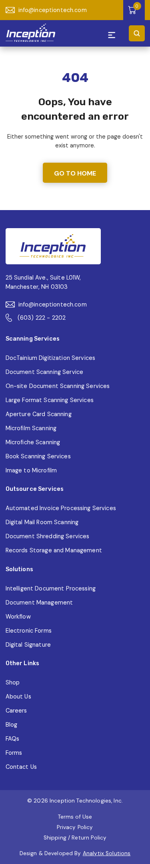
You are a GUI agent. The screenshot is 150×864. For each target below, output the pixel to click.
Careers (16, 710)
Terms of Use (75, 816)
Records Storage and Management (54, 550)
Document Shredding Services (48, 536)
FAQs (13, 738)
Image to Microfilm (31, 470)
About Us (18, 696)
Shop (13, 682)
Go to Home (75, 173)
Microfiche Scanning (33, 442)
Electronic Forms (29, 630)
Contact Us (21, 766)
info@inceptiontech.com (52, 10)
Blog (12, 724)
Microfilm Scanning (31, 428)
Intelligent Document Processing (51, 588)
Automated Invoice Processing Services (61, 508)
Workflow (18, 616)
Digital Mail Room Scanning (42, 522)
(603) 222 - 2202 (42, 317)
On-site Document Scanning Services (58, 386)
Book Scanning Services (38, 456)
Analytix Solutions (107, 853)
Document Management (39, 602)
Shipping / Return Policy (75, 837)
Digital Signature (28, 644)
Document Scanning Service (45, 372)
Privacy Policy (75, 827)
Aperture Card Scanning (39, 414)
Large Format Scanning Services (50, 400)
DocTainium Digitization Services (51, 358)
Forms (14, 752)
